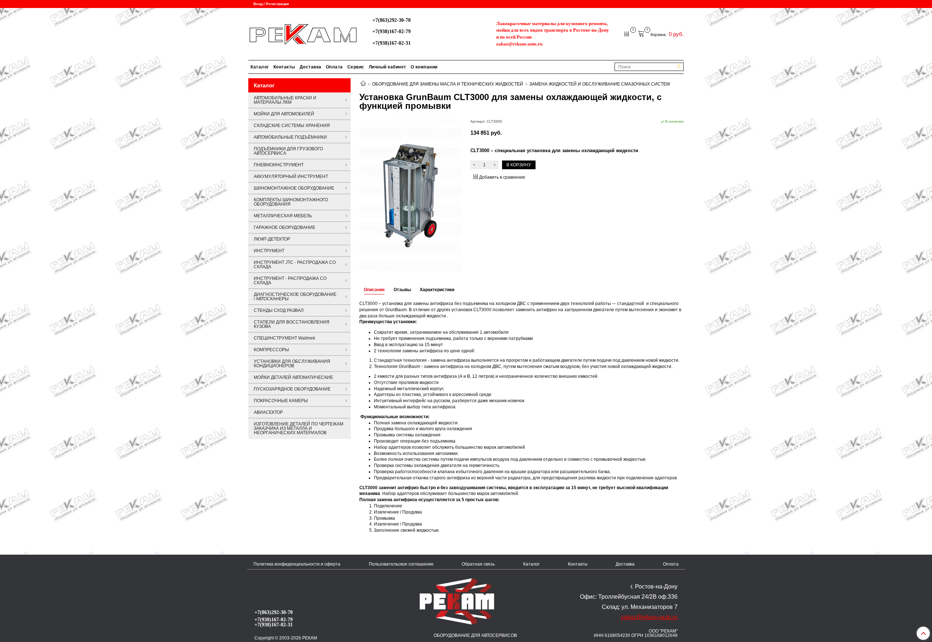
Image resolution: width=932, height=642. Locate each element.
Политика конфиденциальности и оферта (296, 564)
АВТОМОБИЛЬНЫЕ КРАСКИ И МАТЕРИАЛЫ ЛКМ (285, 100)
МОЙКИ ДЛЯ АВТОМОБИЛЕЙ (284, 113)
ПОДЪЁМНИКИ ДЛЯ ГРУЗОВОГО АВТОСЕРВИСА (288, 151)
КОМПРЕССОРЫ (271, 349)
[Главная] (363, 84)
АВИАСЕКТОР (268, 412)
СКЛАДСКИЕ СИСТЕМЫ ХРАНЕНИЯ (292, 125)
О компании (424, 67)
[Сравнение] (627, 33)
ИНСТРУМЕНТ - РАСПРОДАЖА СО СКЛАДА (290, 280)
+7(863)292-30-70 (391, 20)
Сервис (355, 67)
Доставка (310, 67)
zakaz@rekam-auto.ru (519, 44)
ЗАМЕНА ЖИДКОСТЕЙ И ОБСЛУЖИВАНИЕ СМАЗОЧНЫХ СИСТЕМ (599, 84)
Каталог (259, 67)
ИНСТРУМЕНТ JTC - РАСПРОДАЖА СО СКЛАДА (295, 264)
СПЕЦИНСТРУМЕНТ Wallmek (284, 338)
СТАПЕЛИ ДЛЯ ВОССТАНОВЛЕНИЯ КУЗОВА (291, 324)
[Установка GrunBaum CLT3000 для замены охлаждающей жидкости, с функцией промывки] (410, 195)
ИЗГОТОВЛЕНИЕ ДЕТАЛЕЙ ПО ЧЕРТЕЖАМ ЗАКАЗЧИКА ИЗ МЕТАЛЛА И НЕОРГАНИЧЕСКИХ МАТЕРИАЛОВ (298, 428)
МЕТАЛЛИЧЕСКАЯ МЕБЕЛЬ (283, 215)
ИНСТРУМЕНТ (269, 250)
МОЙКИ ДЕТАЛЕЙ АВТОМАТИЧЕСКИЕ (293, 377)
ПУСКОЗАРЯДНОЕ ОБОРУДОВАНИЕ (292, 389)
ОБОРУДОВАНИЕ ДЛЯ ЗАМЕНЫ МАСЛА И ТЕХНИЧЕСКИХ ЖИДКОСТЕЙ (447, 84)
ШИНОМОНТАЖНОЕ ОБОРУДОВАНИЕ (294, 188)
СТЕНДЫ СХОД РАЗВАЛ (279, 310)
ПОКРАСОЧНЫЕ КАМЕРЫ (281, 400)
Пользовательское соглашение (401, 564)
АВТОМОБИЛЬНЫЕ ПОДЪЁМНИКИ (290, 137)
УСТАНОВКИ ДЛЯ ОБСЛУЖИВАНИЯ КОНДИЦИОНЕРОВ (292, 363)
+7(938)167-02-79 (391, 31)
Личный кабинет (387, 67)
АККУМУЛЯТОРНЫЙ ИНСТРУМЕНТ (291, 176)
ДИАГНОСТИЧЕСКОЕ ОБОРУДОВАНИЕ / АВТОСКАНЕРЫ (295, 296)
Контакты (284, 67)
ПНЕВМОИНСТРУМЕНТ (279, 164)
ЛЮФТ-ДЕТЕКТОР (272, 239)
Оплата (334, 67)
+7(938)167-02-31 (391, 43)
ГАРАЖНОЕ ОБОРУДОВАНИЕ (284, 227)
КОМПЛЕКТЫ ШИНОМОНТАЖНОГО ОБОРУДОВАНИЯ (291, 202)
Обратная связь (478, 564)
